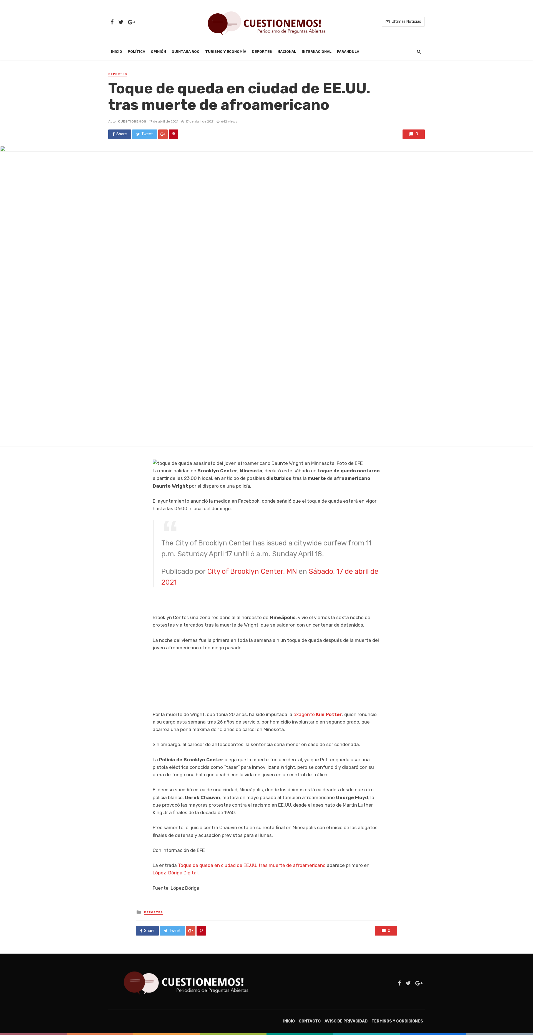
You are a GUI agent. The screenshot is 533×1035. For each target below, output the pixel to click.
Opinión (158, 51)
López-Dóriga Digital (175, 873)
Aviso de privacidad (346, 1021)
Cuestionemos (132, 121)
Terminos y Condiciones (397, 1021)
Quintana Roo (186, 51)
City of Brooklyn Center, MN (252, 571)
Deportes (262, 51)
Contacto (310, 1021)
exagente (317, 714)
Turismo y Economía (225, 51)
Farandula (348, 51)
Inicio (116, 51)
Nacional (287, 51)
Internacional (316, 51)
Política (136, 51)
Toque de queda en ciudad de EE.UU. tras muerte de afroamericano (252, 865)
